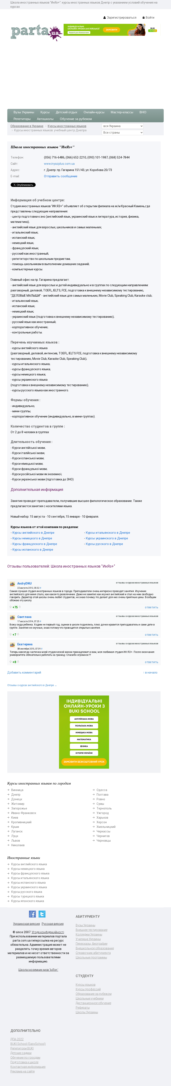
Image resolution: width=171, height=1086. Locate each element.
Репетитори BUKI (22, 1048)
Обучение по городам (25, 1057)
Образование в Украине (26, 126)
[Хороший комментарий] (10, 607)
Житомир (17, 803)
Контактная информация (27, 1066)
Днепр (15, 794)
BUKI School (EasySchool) (28, 1043)
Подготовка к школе (24, 1062)
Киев (14, 817)
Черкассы (103, 831)
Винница (17, 790)
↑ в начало (150, 672)
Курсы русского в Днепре (104, 544)
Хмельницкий (106, 826)
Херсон (102, 822)
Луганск (17, 831)
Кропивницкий (21, 822)
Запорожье (19, 808)
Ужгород (103, 813)
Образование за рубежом (94, 993)
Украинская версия (26, 923)
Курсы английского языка (29, 864)
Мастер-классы (122, 112)
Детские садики (20, 1053)
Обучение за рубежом (76, 119)
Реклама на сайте (22, 1071)
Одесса (102, 790)
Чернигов (103, 836)
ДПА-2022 (17, 1039)
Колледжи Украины (89, 934)
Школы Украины (87, 1012)
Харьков (102, 817)
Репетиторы (22, 119)
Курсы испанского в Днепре (32, 549)
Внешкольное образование (95, 948)
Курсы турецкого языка (27, 896)
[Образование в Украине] (36, 32)
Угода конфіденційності (48, 932)
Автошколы (45, 119)
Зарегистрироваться (121, 17)
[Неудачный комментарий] (20, 607)
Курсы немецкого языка (28, 868)
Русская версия (53, 923)
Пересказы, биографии (91, 943)
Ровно (101, 799)
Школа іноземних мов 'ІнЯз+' (38, 969)
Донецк (16, 799)
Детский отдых (66, 112)
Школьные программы (91, 957)
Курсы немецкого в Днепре (32, 538)
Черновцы (104, 840)
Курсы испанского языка (28, 882)
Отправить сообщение (60, 176)
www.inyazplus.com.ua (59, 163)
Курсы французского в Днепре (34, 544)
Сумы (100, 803)
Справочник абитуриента (93, 953)
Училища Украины (88, 939)
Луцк (14, 836)
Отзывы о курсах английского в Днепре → (32, 685)
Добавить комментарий (24, 672)
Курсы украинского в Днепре (107, 538)
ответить (151, 607)
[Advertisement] (85, 73)
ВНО (143, 112)
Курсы (45, 112)
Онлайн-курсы (94, 112)
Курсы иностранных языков (67, 126)
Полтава (102, 794)
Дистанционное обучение (93, 1003)
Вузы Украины (24, 112)
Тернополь (104, 808)
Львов (15, 840)
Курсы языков (86, 984)
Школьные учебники (90, 998)
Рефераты (83, 1007)
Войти (149, 17)
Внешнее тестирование (91, 930)
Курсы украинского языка (29, 887)
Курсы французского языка (30, 873)
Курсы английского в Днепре (33, 533)
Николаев (18, 845)
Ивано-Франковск (23, 813)
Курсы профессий (88, 989)
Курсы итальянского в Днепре (108, 533)
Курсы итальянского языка (30, 878)
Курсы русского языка (26, 891)
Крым (15, 826)
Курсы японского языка (27, 901)
